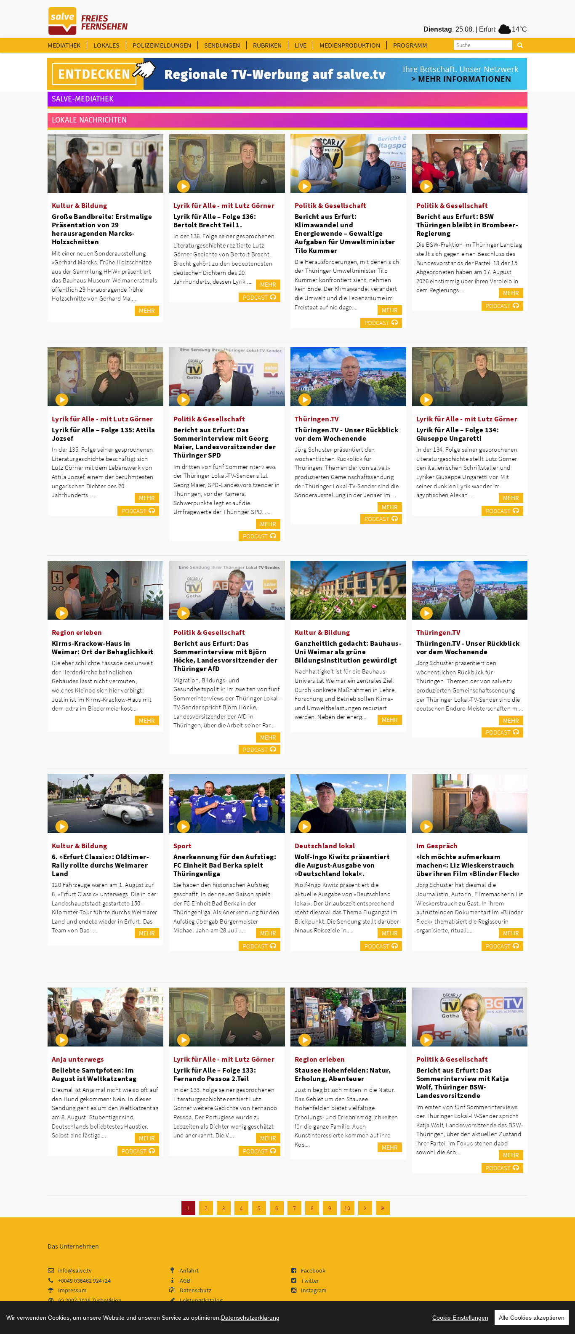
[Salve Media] (287, 74)
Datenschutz (195, 1290)
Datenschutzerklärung (250, 1317)
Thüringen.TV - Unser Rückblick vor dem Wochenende (346, 434)
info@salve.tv (75, 1270)
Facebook (313, 1270)
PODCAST (255, 297)
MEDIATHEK (64, 45)
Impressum (72, 1290)
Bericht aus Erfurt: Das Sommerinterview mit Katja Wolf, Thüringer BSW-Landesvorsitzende (462, 1082)
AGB (185, 1280)
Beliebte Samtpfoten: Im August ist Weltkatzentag (94, 1074)
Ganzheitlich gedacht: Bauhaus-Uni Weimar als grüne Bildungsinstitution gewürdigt (348, 652)
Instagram (314, 1290)
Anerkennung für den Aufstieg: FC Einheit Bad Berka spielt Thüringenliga (225, 865)
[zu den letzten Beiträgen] (383, 1208)
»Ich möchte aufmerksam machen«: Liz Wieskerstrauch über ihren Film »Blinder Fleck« (468, 865)
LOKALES (106, 45)
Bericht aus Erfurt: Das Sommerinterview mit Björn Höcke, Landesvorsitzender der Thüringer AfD (225, 656)
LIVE (300, 45)
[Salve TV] (88, 18)
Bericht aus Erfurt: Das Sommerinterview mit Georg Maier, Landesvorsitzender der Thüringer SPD (224, 442)
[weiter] (365, 1208)
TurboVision (107, 1300)
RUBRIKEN (267, 45)
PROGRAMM (410, 45)
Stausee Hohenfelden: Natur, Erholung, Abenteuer (343, 1074)
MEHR (147, 310)
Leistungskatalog (201, 1300)
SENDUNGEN (222, 45)
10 (347, 1208)
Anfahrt (189, 1270)
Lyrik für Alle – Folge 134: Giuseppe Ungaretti (457, 434)
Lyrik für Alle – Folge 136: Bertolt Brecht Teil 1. (214, 220)
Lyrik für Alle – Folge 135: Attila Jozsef (103, 434)
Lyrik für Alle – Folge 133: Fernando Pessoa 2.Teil (214, 1074)
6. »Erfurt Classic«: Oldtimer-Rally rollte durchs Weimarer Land (100, 865)
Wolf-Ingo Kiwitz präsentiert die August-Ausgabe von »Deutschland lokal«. (342, 865)
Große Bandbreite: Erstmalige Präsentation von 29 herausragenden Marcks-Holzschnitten (102, 229)
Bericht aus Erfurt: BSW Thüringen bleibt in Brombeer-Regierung (467, 225)
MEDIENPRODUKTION (349, 45)
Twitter (310, 1280)
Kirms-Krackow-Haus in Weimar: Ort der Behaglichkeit (103, 647)
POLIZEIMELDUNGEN (162, 45)
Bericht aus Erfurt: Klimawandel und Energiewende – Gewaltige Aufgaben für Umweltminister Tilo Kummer (345, 233)
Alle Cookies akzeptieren (531, 1317)
